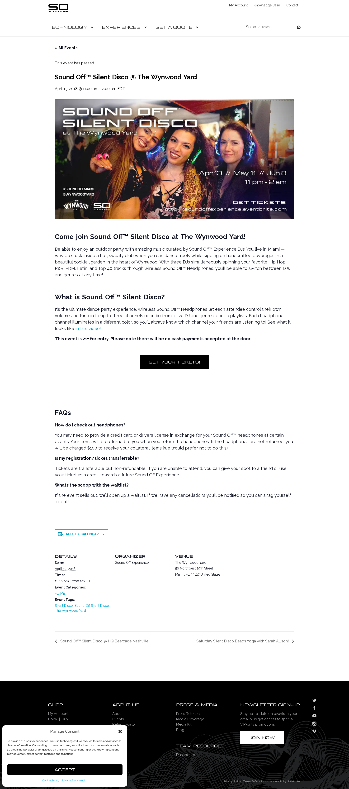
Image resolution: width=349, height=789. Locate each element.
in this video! (88, 328)
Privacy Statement (73, 780)
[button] (120, 731)
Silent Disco (64, 605)
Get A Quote (174, 27)
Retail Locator (124, 724)
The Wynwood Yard (70, 610)
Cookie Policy (50, 780)
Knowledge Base (267, 5)
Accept (64, 769)
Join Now (262, 737)
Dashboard (185, 755)
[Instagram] (314, 724)
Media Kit (183, 724)
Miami (64, 593)
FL (57, 593)
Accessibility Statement (285, 781)
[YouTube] (314, 716)
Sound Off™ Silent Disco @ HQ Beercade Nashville (103, 641)
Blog (180, 730)
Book (52, 719)
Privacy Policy (232, 781)
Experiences (121, 27)
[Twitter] (314, 701)
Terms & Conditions (255, 781)
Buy (65, 719)
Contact (292, 5)
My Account (238, 5)
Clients (118, 719)
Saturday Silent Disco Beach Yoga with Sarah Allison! (243, 641)
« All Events (66, 48)
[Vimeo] (314, 732)
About (117, 714)
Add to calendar (82, 534)
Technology (67, 27)
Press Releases (188, 714)
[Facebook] (314, 709)
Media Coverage (190, 719)
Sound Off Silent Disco (92, 605)
